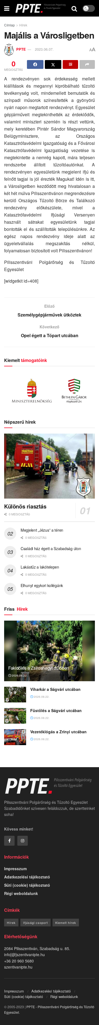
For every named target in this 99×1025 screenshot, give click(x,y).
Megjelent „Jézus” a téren (42, 530)
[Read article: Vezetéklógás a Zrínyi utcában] (15, 737)
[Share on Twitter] (53, 64)
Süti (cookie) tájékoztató (27, 885)
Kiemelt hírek (65, 922)
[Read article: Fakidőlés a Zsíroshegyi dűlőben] (49, 653)
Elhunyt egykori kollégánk (42, 585)
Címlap (9, 25)
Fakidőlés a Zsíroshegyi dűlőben (38, 668)
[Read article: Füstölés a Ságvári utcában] (15, 716)
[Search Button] (74, 8)
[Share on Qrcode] (70, 64)
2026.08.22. (19, 675)
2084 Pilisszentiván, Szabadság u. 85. (37, 948)
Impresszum (15, 868)
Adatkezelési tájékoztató (27, 877)
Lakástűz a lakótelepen (40, 567)
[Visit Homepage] (40, 8)
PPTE (21, 49)
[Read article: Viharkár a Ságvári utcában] (15, 694)
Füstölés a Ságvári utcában (56, 710)
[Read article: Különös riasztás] (49, 466)
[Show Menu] (6, 8)
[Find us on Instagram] (22, 841)
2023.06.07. (44, 49)
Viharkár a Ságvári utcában (55, 689)
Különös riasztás (25, 506)
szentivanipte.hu (18, 967)
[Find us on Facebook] (9, 841)
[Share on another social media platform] (87, 64)
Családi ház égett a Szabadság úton (51, 548)
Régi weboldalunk (21, 893)
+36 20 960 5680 (19, 961)
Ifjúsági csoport (35, 922)
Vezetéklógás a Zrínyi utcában (58, 731)
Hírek (23, 25)
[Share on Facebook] (35, 64)
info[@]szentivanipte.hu (24, 954)
